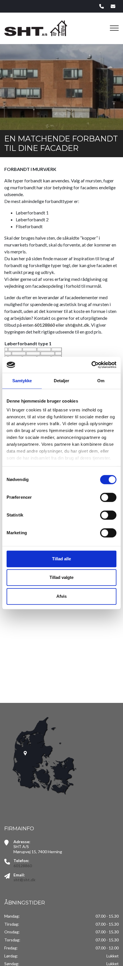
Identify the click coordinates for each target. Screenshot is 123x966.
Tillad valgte (61, 577)
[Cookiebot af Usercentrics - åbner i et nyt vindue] (91, 364)
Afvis (61, 596)
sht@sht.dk (77, 325)
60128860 (44, 325)
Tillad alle (61, 558)
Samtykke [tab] (22, 380)
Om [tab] (100, 380)
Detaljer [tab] (62, 380)
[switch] (108, 497)
